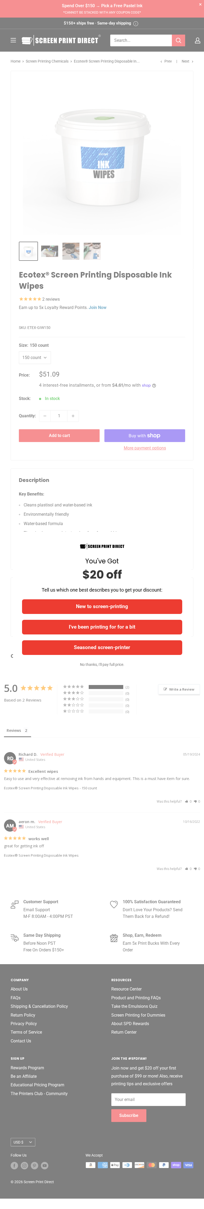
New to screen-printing (102, 606)
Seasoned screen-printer (102, 647)
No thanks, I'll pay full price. (102, 664)
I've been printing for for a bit (102, 627)
